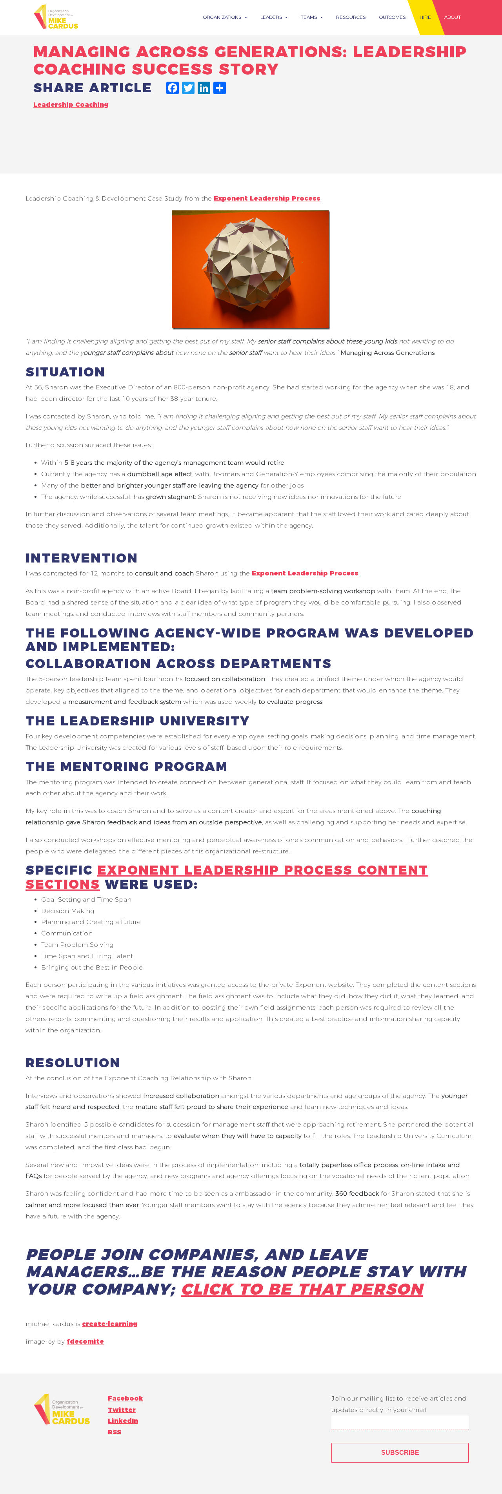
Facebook (125, 1398)
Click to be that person (302, 1289)
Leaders (272, 17)
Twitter (122, 1410)
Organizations (223, 17)
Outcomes (392, 17)
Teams (310, 17)
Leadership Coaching (70, 104)
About (452, 17)
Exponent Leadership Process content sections (226, 876)
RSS (114, 1432)
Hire (425, 17)
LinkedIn (123, 1421)
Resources (351, 17)
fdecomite (85, 1341)
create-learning (109, 1324)
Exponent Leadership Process (267, 198)
